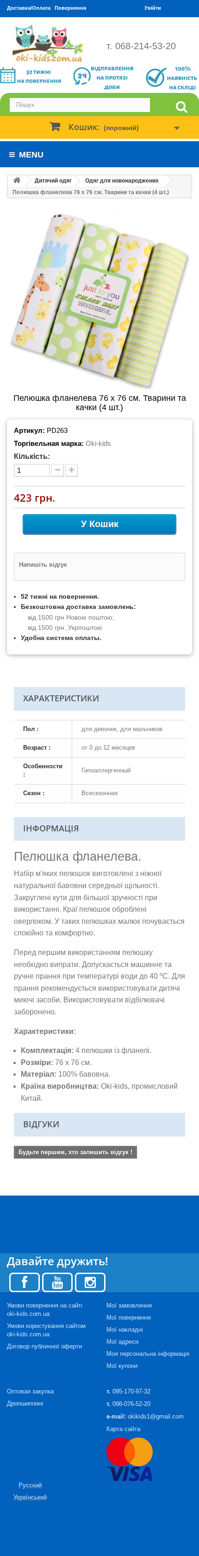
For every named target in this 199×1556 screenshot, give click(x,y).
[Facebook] (24, 1281)
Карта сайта (123, 1428)
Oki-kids (98, 443)
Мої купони (121, 1365)
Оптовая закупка (30, 1391)
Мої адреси (122, 1341)
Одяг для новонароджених (122, 180)
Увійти (152, 8)
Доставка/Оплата (28, 8)
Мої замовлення (129, 1305)
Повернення (70, 8)
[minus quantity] (57, 470)
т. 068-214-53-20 (141, 46)
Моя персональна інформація (147, 1353)
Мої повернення (128, 1317)
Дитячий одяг (53, 180)
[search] (181, 107)
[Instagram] (90, 1281)
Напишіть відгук (43, 564)
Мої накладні (124, 1329)
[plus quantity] (71, 470)
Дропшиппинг (25, 1403)
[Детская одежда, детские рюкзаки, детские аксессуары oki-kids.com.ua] (50, 43)
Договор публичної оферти (44, 1346)
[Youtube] (57, 1281)
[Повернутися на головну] (16, 181)
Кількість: (32, 456)
